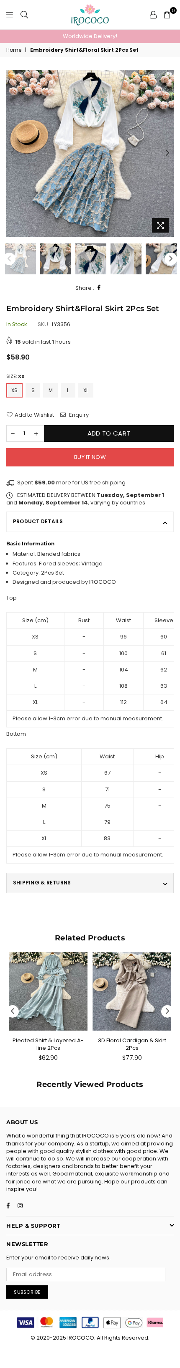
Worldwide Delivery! (90, 36)
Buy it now (90, 457)
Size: (15, 376)
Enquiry (78, 415)
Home (13, 50)
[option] (90, 36)
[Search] (24, 14)
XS (14, 390)
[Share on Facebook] (99, 288)
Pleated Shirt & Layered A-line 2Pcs (48, 1044)
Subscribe (27, 1292)
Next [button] (167, 153)
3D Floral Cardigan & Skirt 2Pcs (132, 1044)
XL (85, 390)
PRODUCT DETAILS (38, 521)
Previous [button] (12, 153)
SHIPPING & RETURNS (42, 882)
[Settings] (153, 14)
